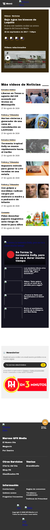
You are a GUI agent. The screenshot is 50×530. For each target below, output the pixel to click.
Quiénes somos (9, 493)
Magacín (7, 446)
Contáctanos (8, 489)
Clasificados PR (11, 474)
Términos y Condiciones (31, 494)
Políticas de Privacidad (36, 499)
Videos (7, 16)
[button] (12, 38)
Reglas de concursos (35, 489)
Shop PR (7, 470)
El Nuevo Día (9, 442)
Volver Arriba (43, 427)
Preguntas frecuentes (13, 497)
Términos (26, 370)
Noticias (16, 16)
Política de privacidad (37, 370)
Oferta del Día (10, 466)
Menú (9, 4)
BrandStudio (32, 466)
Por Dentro (8, 451)
